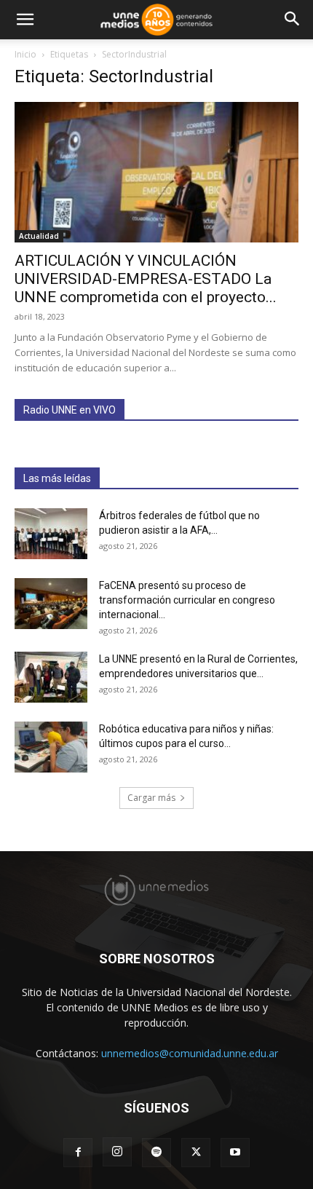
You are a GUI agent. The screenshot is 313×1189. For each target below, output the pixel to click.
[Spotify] (156, 1152)
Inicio (25, 54)
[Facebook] (77, 1152)
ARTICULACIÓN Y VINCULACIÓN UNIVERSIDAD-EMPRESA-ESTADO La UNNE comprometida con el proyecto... (146, 279)
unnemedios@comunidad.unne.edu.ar (189, 1053)
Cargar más (151, 797)
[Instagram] (117, 1151)
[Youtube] (235, 1152)
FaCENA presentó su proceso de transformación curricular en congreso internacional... (187, 600)
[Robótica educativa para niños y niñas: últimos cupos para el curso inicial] (51, 747)
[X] (195, 1152)
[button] (24, 19)
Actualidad (39, 236)
